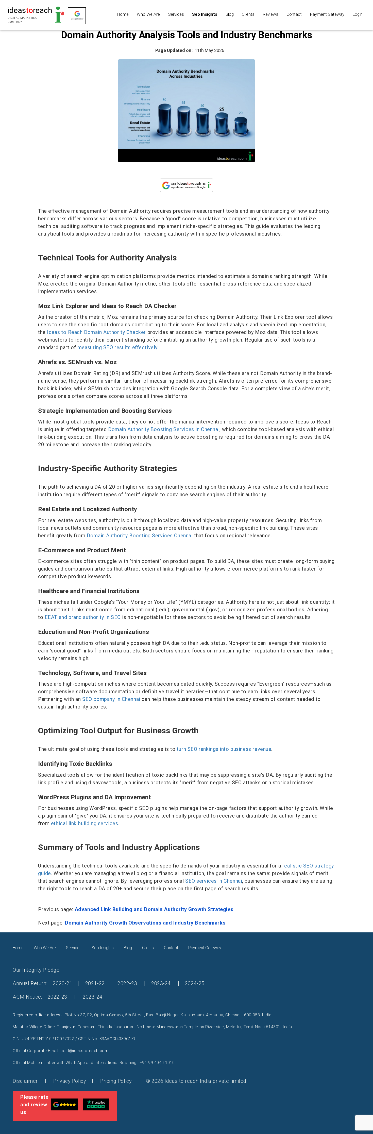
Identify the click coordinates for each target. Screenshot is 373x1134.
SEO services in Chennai (213, 881)
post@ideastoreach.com (84, 1050)
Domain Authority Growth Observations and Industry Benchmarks (145, 923)
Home (123, 14)
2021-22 (95, 983)
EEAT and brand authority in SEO (83, 617)
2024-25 (195, 983)
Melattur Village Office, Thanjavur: (44, 1026)
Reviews (270, 14)
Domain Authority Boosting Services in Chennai (163, 429)
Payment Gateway (327, 14)
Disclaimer (26, 1081)
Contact (294, 14)
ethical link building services (84, 823)
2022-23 (127, 983)
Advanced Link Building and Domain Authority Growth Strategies (154, 909)
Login (357, 14)
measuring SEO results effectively (117, 347)
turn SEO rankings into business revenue (224, 749)
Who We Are (148, 14)
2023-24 (161, 983)
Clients (248, 14)
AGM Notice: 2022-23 (40, 997)
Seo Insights (204, 14)
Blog (229, 14)
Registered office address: (38, 1015)
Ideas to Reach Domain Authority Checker (96, 332)
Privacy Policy (69, 1081)
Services (176, 14)
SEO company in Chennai (111, 699)
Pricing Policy (116, 1081)
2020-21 (62, 983)
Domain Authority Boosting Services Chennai (140, 536)
